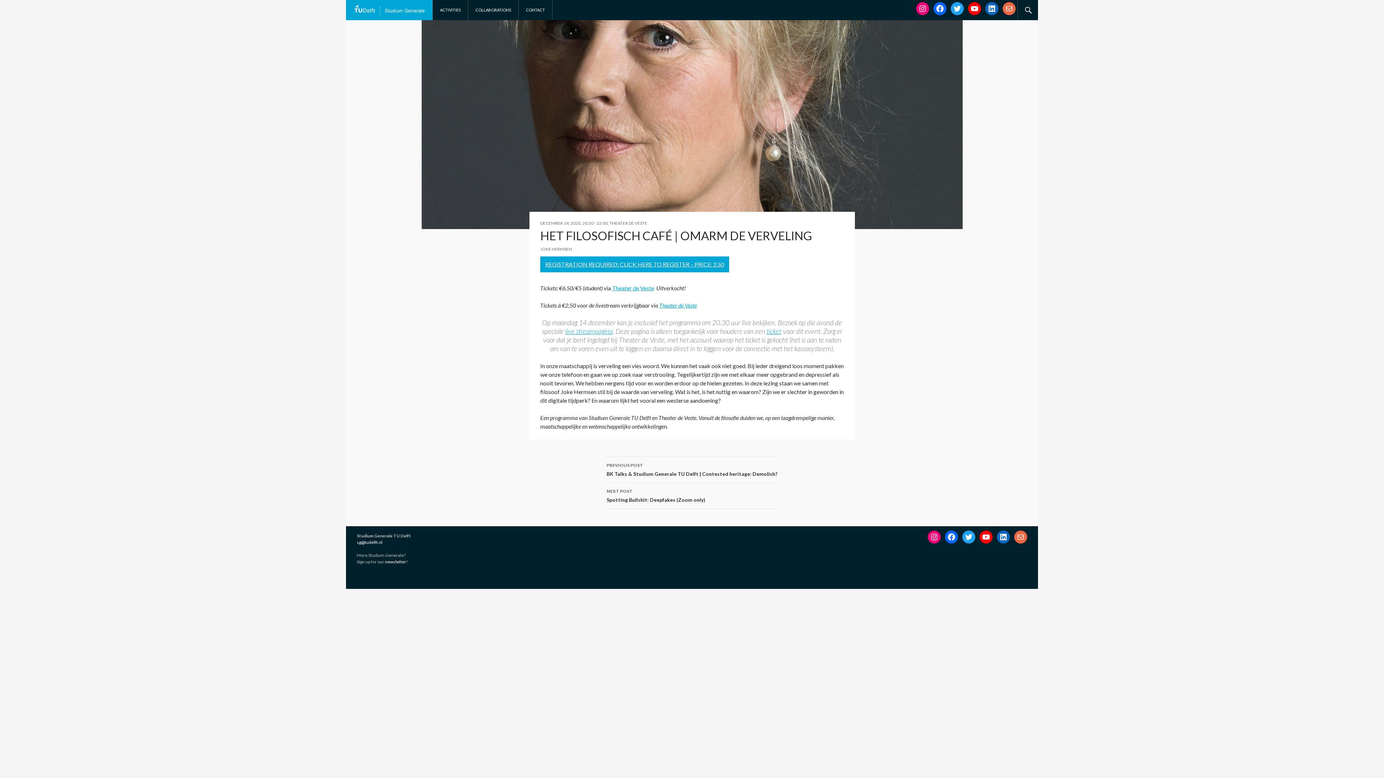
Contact (535, 10)
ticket (774, 331)
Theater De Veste (628, 223)
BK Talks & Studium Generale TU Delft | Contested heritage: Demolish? (692, 469)
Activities (450, 10)
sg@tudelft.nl (369, 542)
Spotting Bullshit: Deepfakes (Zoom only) (656, 495)
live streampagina (589, 331)
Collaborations (493, 10)
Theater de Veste (633, 288)
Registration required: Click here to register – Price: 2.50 (634, 264)
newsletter (395, 561)
